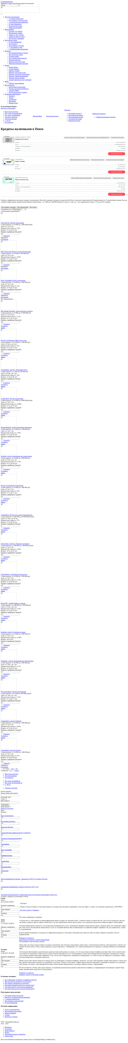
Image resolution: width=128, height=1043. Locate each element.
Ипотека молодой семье (17, 62)
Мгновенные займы (15, 33)
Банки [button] (7, 65)
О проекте (8, 1029)
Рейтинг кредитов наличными (19, 74)
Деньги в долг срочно (16, 35)
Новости (12, 96)
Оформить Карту (116, 153)
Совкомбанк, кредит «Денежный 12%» (14, 370)
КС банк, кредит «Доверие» (29, 910)
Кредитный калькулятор (17, 87)
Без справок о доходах (16, 45)
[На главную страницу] (7, 1)
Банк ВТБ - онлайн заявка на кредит (13, 603)
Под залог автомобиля (12, 115)
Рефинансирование (15, 28)
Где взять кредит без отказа (14, 995)
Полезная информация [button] (12, 94)
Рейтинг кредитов (7, 808)
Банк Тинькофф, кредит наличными (13, 280)
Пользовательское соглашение (15, 1034)
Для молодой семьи (75, 119)
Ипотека (67, 110)
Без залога (33, 207)
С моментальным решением (18, 22)
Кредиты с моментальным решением (17, 997)
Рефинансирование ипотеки (18, 63)
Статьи (7, 1015)
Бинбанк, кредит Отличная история (13, 632)
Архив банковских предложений (20, 80)
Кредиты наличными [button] (12, 17)
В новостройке (14, 56)
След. (12, 769)
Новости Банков (10, 1013)
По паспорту (13, 44)
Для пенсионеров (11, 119)
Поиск (7, 1032)
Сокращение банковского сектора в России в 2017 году (20, 887)
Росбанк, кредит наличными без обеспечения (16, 456)
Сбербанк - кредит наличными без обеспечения (17, 661)
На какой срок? (6, 797)
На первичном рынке (75, 117)
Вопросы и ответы (11, 1017)
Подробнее (4, 239)
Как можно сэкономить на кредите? (17, 983)
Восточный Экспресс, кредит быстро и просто (17, 311)
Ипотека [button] (8, 51)
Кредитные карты (52, 116)
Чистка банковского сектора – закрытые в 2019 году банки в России (24, 879)
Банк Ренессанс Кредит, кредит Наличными (16, 251)
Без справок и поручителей (18, 20)
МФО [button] (7, 81)
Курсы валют (13, 67)
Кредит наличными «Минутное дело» (14, 340)
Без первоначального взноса (18, 53)
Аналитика (12, 99)
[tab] (64, 791)
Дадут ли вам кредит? (12, 1009)
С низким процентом (16, 19)
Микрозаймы (37, 116)
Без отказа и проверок (16, 38)
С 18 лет (7, 121)
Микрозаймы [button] (9, 29)
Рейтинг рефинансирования (18, 76)
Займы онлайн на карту (17, 37)
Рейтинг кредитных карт (17, 72)
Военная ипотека (14, 60)
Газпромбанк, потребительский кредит (14, 574)
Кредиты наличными (8, 108)
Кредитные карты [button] (11, 40)
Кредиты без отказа (15, 26)
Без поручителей (23, 207)
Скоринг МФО (14, 90)
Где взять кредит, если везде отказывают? (19, 987)
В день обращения (15, 24)
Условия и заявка (4, 327)
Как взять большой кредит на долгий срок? (19, 985)
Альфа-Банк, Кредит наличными (12, 398)
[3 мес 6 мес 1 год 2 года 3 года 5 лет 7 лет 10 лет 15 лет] (4, 799)
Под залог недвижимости (13, 113)
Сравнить (6, 236)
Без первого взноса (75, 113)
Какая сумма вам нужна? (9, 793)
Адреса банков (14, 69)
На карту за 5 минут (15, 31)
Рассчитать (5, 805)
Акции (11, 98)
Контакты (8, 1027)
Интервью (12, 101)
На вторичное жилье (16, 54)
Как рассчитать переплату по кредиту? (18, 981)
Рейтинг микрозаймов (16, 83)
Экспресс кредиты (11, 117)
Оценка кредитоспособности (19, 89)
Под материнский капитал (18, 58)
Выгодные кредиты (11, 112)
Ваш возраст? (5, 801)
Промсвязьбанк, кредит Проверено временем (16, 427)
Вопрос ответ (13, 103)
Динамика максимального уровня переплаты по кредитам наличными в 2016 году (29, 895)
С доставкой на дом (15, 47)
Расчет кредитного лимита (18, 92)
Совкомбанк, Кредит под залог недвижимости (16, 515)
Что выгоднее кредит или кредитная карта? (19, 989)
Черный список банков (16, 78)
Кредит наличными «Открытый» (12, 485)
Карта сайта (9, 1036)
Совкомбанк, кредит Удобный (11, 721)
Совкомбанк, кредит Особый (11, 750)
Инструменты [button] (9, 85)
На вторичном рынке (75, 115)
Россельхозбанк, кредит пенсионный (13, 692)
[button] (64, 791)
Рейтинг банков (14, 71)
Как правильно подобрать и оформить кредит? (21, 980)
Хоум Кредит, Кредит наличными (12, 223)
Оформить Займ (117, 172)
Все (17, 770)
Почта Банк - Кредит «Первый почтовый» (15, 544)
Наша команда (10, 1031)
